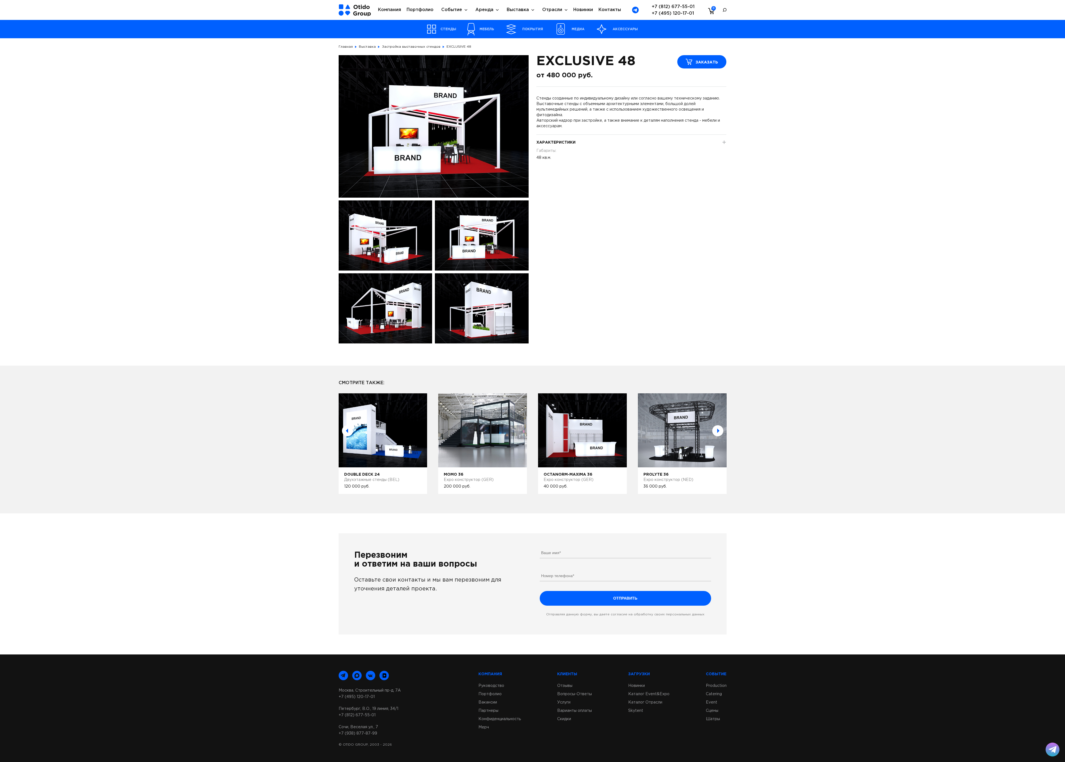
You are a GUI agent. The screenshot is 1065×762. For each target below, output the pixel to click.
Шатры (713, 719)
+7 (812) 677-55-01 (673, 7)
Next (717, 430)
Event (711, 702)
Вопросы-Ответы (574, 694)
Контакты (610, 10)
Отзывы (564, 685)
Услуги (563, 702)
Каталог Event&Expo (649, 694)
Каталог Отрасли (645, 702)
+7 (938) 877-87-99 (358, 733)
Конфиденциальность (499, 719)
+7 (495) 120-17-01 (673, 13)
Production (716, 685)
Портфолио (420, 10)
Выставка (518, 10)
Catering (714, 694)
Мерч (483, 727)
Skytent (635, 710)
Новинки (583, 10)
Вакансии (487, 702)
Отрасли (552, 10)
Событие (451, 10)
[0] (710, 10)
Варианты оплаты (574, 710)
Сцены (712, 710)
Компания (389, 10)
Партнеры (488, 710)
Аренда (484, 10)
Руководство (491, 685)
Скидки (564, 719)
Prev (347, 430)
